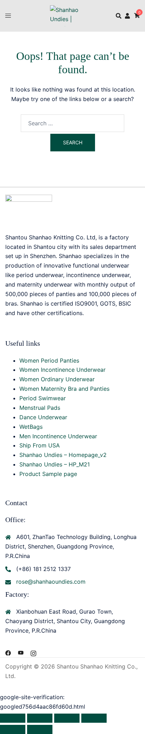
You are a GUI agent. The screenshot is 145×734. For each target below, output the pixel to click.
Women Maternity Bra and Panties (64, 388)
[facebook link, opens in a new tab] (8, 652)
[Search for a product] (118, 16)
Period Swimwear (42, 398)
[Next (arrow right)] (39, 729)
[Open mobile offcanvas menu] (8, 15)
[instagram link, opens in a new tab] (33, 652)
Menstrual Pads (39, 407)
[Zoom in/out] (12, 718)
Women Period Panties (49, 360)
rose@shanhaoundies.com (51, 581)
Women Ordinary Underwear (57, 379)
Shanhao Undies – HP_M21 (54, 464)
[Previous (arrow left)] (12, 729)
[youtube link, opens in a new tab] (21, 652)
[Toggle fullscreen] (39, 718)
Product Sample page (48, 473)
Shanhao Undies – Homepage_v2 (63, 454)
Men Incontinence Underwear (58, 436)
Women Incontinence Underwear (62, 369)
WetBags (31, 426)
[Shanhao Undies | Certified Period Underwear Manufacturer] (72, 15)
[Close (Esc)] (94, 718)
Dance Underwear (43, 417)
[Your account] (128, 15)
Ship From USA (39, 445)
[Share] (67, 718)
